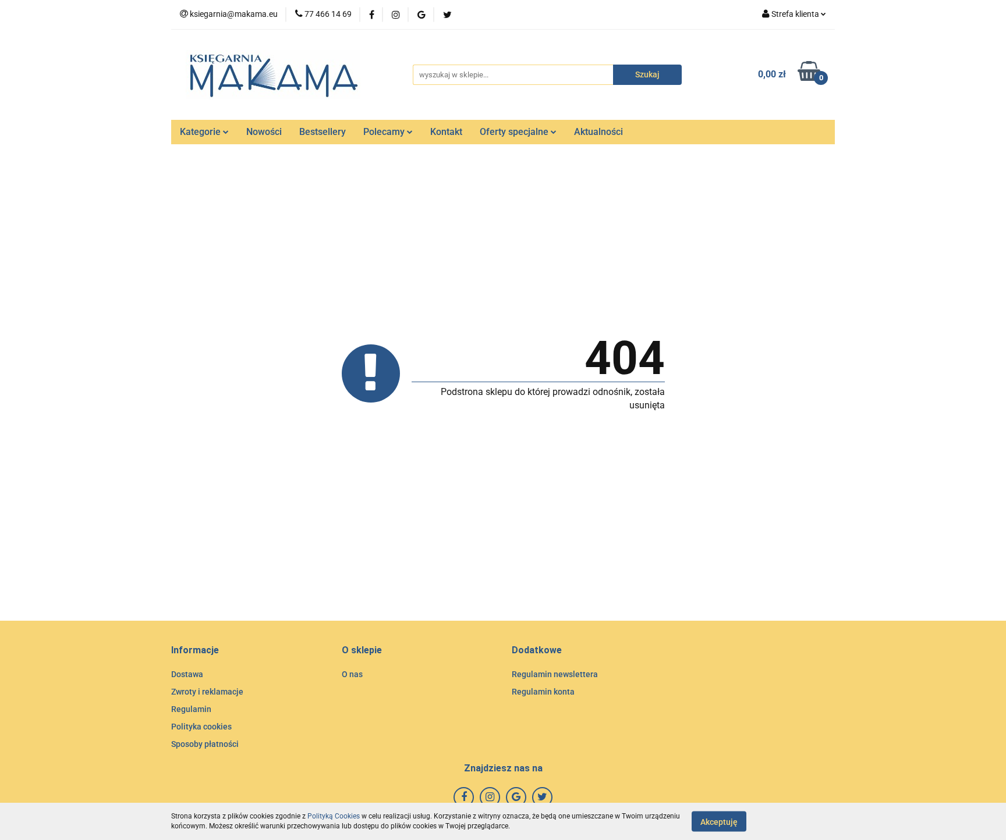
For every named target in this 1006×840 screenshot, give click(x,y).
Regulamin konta (543, 691)
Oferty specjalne (515, 131)
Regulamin (191, 709)
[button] (195, 650)
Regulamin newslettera (555, 674)
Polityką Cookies (333, 816)
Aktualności (598, 131)
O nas (352, 674)
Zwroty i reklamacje (207, 691)
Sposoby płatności (205, 744)
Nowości (264, 131)
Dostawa (187, 674)
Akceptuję (719, 821)
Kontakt (446, 131)
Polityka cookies (201, 726)
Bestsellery (322, 131)
